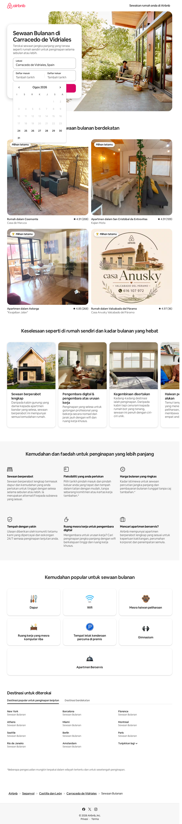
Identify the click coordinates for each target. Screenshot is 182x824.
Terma (95, 819)
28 (46, 130)
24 (18, 130)
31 (19, 138)
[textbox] (29, 77)
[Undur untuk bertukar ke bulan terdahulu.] (19, 87)
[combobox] (44, 65)
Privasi (84, 819)
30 (60, 130)
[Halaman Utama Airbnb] (16, 5)
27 (39, 130)
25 (25, 130)
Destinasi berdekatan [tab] (77, 700)
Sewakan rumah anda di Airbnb (149, 5)
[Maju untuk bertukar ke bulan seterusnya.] (60, 87)
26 (32, 130)
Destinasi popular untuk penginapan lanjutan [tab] (33, 700)
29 (53, 130)
